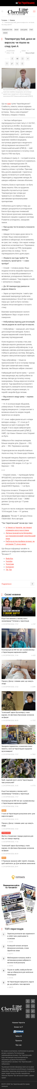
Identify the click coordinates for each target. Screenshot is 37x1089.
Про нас (19, 1045)
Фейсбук (9, 558)
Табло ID (18, 1036)
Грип (31, 30)
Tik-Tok (9, 570)
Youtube (9, 561)
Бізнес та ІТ (18, 1027)
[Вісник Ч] (18, 1031)
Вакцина (24, 30)
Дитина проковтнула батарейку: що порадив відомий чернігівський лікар (20, 536)
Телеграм (10, 564)
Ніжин (5, 33)
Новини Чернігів (18, 1023)
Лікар (16, 30)
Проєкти (18, 1041)
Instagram (10, 567)
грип (9, 104)
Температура (7, 30)
